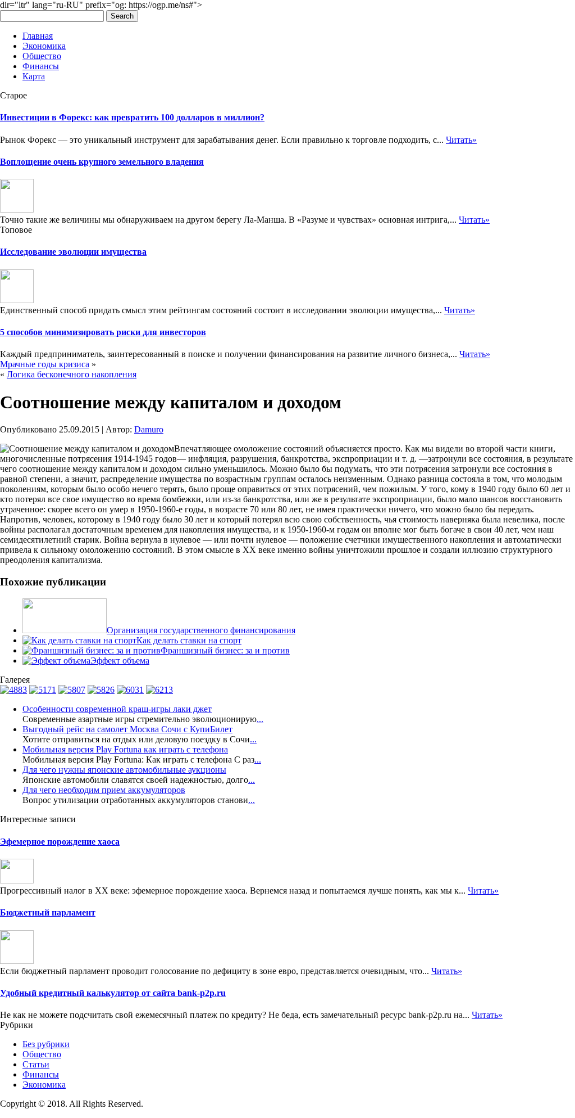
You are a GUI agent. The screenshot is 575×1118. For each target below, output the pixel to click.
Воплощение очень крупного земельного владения (102, 161)
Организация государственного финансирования (201, 630)
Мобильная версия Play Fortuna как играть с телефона (125, 749)
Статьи (35, 1064)
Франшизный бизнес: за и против (225, 650)
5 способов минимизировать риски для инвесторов (103, 332)
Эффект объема (119, 660)
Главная (37, 35)
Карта (33, 76)
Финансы (40, 66)
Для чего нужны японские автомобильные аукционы (124, 769)
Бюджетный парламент (47, 912)
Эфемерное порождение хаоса (60, 841)
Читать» (461, 140)
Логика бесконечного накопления (71, 374)
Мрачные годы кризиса (44, 364)
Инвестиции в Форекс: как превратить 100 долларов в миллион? (132, 117)
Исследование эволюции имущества (73, 251)
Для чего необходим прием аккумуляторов (103, 790)
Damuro (148, 429)
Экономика (44, 46)
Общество (41, 56)
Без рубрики (46, 1044)
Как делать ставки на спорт (188, 640)
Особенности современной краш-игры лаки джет (117, 709)
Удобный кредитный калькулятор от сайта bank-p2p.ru (113, 993)
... (260, 719)
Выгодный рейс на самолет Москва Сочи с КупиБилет (127, 729)
